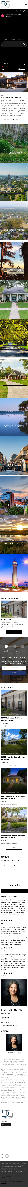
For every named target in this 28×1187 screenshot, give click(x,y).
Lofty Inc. (9, 1176)
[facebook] (2, 1017)
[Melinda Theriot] (14, 1042)
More (14, 632)
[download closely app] (6, 1124)
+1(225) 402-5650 (6, 1022)
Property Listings (15, 1181)
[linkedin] (5, 1017)
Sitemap (22, 1181)
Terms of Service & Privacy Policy (8, 1179)
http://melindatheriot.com (15, 1063)
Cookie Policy (20, 1179)
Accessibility (4, 1183)
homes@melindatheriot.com (10, 1025)
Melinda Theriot (13, 1053)
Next (14, 673)
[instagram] (8, 1017)
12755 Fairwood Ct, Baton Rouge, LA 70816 (12, 624)
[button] (24, 44)
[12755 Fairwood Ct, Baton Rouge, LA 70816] (14, 609)
